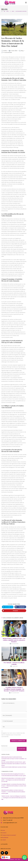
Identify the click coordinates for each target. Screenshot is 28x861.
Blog (22, 50)
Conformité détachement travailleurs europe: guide (13, 775)
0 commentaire (7, 52)
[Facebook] (2, 853)
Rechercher (4, 746)
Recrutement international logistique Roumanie (12, 774)
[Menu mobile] (26, 2)
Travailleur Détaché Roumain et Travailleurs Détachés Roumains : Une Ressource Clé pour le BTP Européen (14, 689)
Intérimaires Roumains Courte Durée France (11, 757)
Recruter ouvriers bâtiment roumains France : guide (13, 762)
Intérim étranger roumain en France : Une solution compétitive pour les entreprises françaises (14, 640)
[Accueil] (1, 11)
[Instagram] (6, 853)
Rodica (5, 50)
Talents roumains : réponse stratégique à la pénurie (13, 796)
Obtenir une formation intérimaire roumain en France (13, 767)
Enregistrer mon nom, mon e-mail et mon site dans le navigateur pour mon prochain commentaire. (13, 734)
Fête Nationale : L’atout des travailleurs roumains (14, 663)
